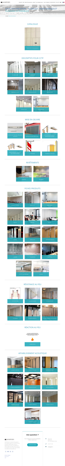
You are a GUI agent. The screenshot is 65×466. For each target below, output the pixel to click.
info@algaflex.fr (50, 446)
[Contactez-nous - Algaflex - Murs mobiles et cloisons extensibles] (60, 2)
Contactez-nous (32, 444)
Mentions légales (7, 455)
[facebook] (6, 452)
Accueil (7, 16)
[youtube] (8, 452)
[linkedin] (10, 452)
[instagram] (13, 452)
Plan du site (7, 456)
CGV (5, 457)
